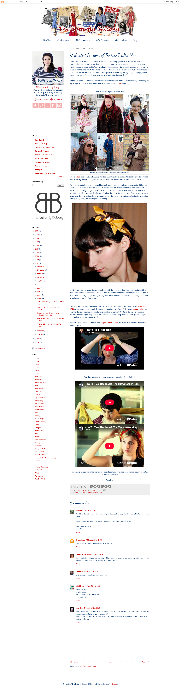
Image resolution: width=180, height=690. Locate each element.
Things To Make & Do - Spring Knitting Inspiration (48, 314)
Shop (135, 40)
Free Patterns (39, 409)
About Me (46, 40)
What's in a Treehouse (43, 154)
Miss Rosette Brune (42, 162)
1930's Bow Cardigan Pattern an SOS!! (48, 308)
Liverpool (38, 427)
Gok (119, 83)
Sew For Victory (40, 440)
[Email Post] (104, 490)
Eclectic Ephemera (42, 151)
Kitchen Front (63, 40)
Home (110, 662)
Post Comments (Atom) (87, 666)
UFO (36, 464)
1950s (37, 367)
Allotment (38, 379)
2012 (37, 259)
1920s (37, 358)
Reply (78, 532)
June (39, 288)
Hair (100, 492)
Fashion (95, 492)
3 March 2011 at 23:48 (94, 540)
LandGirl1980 (81, 554)
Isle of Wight (39, 418)
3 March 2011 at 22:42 (91, 510)
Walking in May (41, 143)
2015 (37, 249)
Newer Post (74, 662)
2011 (37, 263)
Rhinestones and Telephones (45, 173)
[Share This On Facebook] (91, 487)
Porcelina (79, 510)
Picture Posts (121, 40)
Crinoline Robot (41, 140)
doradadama (80, 540)
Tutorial (37, 461)
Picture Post (39, 430)
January (40, 334)
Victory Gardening (41, 467)
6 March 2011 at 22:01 (93, 586)
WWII (37, 473)
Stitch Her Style (40, 455)
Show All (61, 176)
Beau (36, 385)
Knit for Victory (40, 421)
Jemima (79, 571)
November (41, 270)
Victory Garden (83, 40)
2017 (37, 242)
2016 (37, 245)
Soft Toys (38, 446)
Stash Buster (39, 451)
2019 (37, 238)
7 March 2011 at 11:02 (92, 608)
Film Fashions (102, 40)
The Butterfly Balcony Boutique (46, 458)
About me (89, 492)
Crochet (37, 394)
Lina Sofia (79, 608)
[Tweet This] (95, 487)
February (40, 330)
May (39, 291)
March (39, 298)
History (37, 415)
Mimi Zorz (80, 586)
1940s (83, 492)
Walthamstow (39, 476)
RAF (36, 434)
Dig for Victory (40, 397)
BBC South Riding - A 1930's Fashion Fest (50, 319)
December (41, 266)
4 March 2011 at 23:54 (90, 571)
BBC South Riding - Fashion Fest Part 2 (50, 303)
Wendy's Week (40, 479)
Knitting (37, 424)
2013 (37, 256)
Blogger (114, 684)
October (40, 273)
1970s (37, 373)
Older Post (145, 662)
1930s (78, 492)
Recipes (37, 436)
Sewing (37, 443)
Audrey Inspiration (41, 382)
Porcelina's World (41, 158)
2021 (37, 231)
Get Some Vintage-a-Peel (44, 147)
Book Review (39, 388)
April (39, 295)
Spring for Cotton (41, 449)
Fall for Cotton (40, 403)
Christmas (38, 391)
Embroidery (39, 400)
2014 (37, 252)
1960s (37, 370)
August (40, 280)
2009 (37, 342)
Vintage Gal (39, 169)
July (39, 284)
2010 (37, 338)
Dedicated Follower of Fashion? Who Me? (50, 325)
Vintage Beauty (40, 470)
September (41, 277)
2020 (37, 234)
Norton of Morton (41, 166)
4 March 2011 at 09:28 (95, 554)
